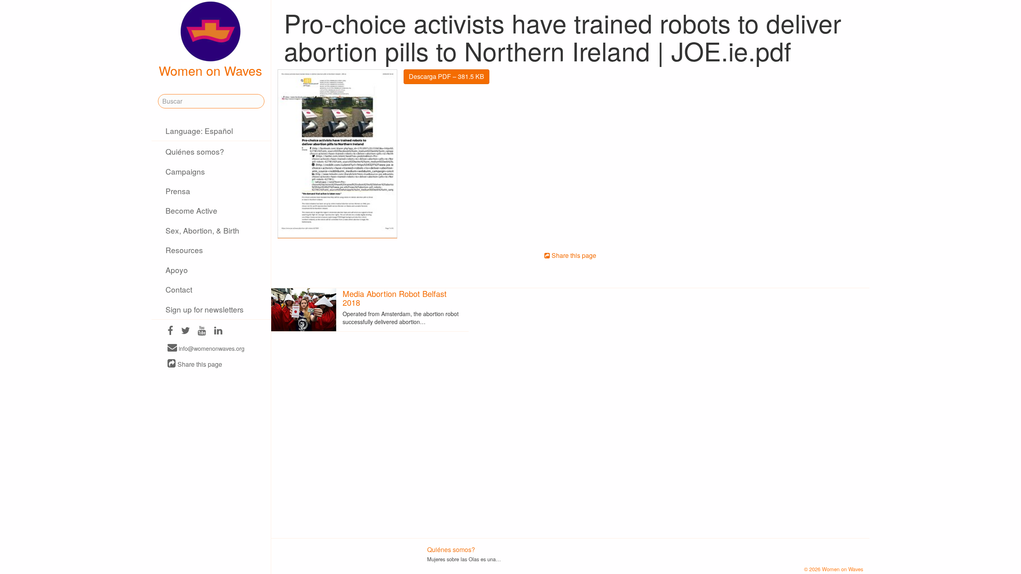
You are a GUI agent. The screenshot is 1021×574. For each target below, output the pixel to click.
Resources (184, 249)
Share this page (199, 364)
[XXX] (170, 331)
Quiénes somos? (195, 151)
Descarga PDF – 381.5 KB (446, 76)
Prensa (178, 190)
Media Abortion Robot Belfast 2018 (395, 298)
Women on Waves (210, 70)
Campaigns (185, 171)
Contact (179, 289)
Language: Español (199, 130)
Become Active (191, 210)
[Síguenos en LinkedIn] (218, 331)
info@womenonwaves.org (210, 348)
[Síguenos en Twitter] (185, 331)
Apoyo (177, 269)
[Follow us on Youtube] (202, 331)
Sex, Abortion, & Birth (202, 230)
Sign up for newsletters (205, 309)
